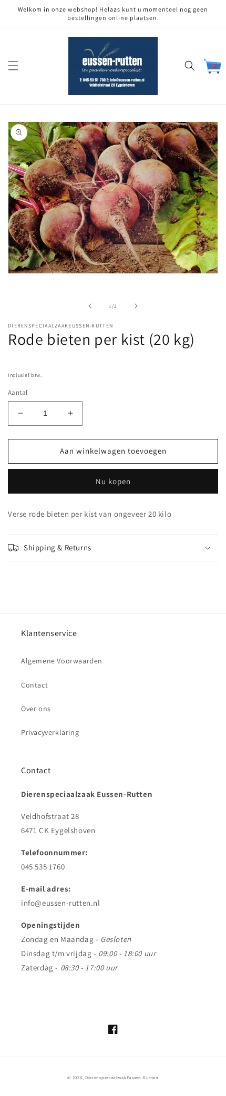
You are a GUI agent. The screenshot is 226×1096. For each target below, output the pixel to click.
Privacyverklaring (50, 732)
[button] (13, 65)
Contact (34, 685)
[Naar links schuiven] (89, 305)
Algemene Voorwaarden (61, 660)
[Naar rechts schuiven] (136, 305)
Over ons (36, 708)
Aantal (17, 392)
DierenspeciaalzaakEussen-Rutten (122, 1077)
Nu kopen (113, 481)
